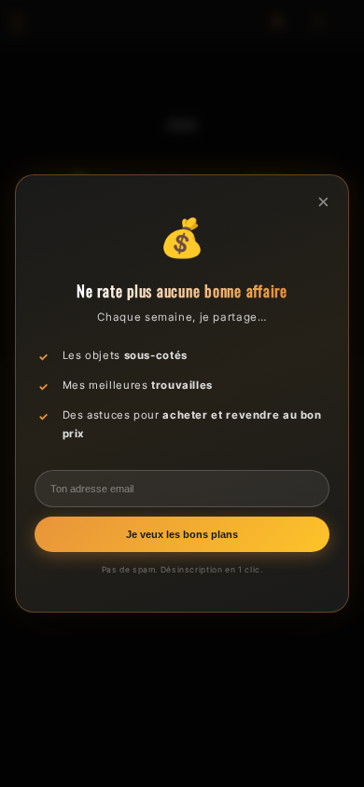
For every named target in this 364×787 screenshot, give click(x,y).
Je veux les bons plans (182, 534)
